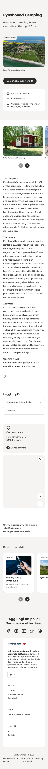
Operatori (12, 698)
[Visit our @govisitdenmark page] (32, 631)
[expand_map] (40, 459)
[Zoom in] (40, 496)
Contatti (11, 735)
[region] (24, 481)
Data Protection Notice (11, 759)
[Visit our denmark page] (8, 631)
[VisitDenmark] (16, 643)
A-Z (9, 731)
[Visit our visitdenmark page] (24, 631)
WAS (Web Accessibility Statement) (32, 759)
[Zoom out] (40, 504)
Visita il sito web (19, 93)
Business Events (15, 694)
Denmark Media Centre (18, 714)
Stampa (11, 690)
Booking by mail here (18, 81)
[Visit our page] (16, 631)
